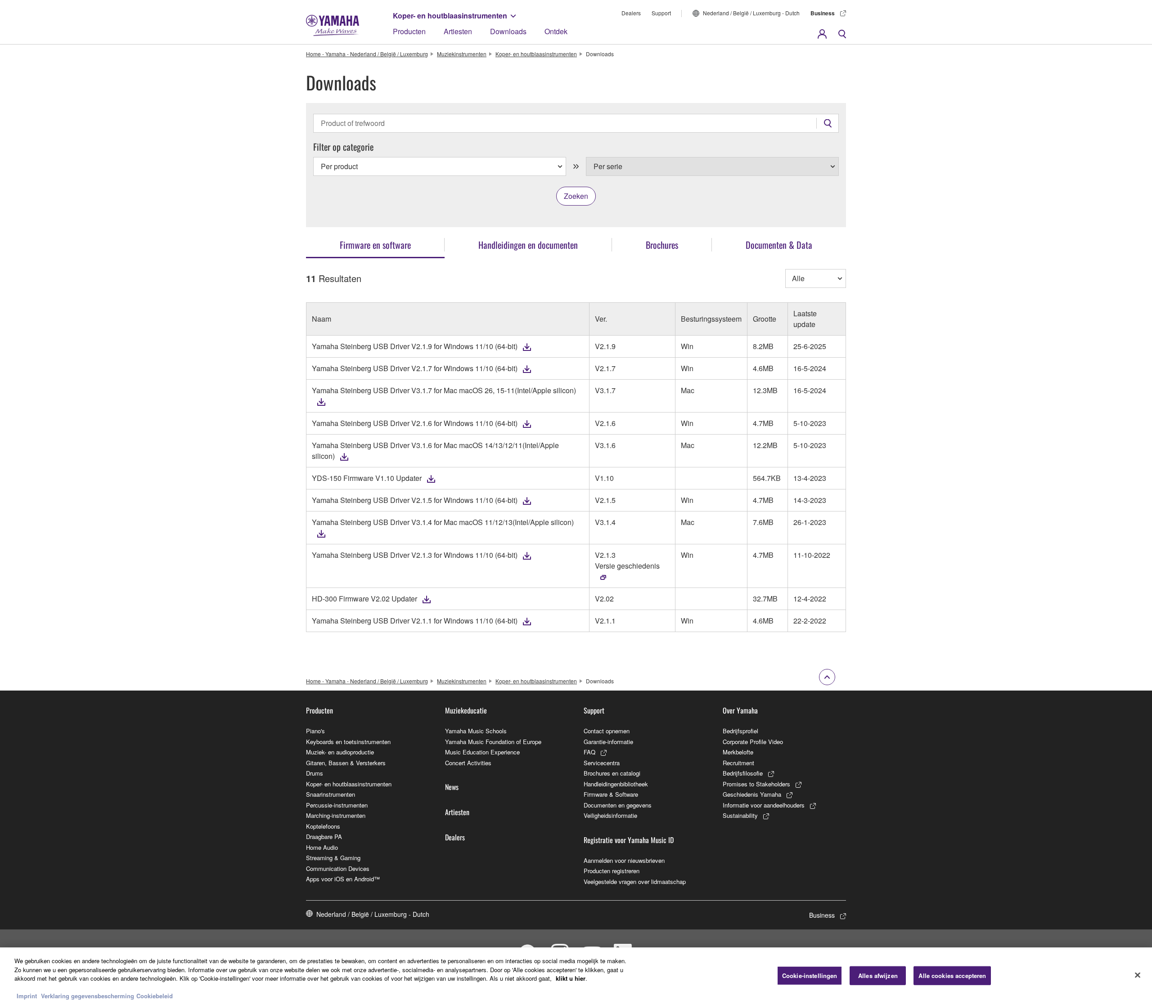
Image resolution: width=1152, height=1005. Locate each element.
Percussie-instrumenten (337, 805)
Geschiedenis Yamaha (752, 794)
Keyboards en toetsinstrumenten (348, 741)
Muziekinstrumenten (461, 54)
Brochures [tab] (662, 244)
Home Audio (322, 847)
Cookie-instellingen (809, 975)
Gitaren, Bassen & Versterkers (346, 762)
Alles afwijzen (878, 975)
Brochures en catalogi (612, 773)
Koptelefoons (323, 826)
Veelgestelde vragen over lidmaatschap (635, 881)
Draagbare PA (324, 836)
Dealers (631, 13)
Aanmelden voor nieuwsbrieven (624, 860)
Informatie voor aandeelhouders (764, 805)
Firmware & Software (611, 794)
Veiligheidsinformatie (610, 815)
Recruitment (738, 762)
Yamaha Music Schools (476, 731)
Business (822, 13)
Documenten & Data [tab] (779, 244)
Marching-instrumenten (335, 815)
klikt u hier (570, 978)
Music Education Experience (482, 752)
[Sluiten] (1138, 975)
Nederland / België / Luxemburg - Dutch (751, 13)
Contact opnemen (607, 731)
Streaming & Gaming (333, 857)
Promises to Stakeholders (756, 784)
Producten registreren (611, 870)
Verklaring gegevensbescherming (87, 996)
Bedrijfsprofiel (740, 731)
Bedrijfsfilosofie (743, 773)
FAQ (589, 752)
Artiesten (458, 31)
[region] (576, 976)
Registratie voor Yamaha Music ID (629, 840)
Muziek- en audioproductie (340, 752)
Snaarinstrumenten (330, 794)
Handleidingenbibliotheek (616, 784)
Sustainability (740, 815)
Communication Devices (337, 868)
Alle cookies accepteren (952, 975)
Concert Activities (468, 762)
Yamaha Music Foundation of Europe (493, 741)
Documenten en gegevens (618, 805)
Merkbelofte (738, 752)
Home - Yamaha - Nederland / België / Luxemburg (367, 54)
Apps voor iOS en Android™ (343, 879)
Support (661, 13)
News (452, 786)
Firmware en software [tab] (375, 244)
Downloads (508, 31)
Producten (409, 31)
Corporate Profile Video (753, 741)
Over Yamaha (740, 710)
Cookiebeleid (154, 996)
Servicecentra (602, 762)
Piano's (315, 731)
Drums (314, 773)
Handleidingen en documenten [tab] (528, 244)
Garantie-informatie (608, 741)
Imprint (27, 996)
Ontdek (555, 31)
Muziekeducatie (466, 710)
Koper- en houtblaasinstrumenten (450, 15)
